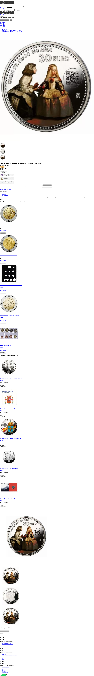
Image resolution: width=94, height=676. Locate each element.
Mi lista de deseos (5, 672)
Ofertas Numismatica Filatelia (7, 643)
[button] (47, 14)
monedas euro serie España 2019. (5, 345)
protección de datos (7, 635)
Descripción (4, 194)
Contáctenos (4, 658)
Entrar (1, 230)
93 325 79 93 (17, 10)
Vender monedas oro (5, 646)
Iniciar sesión (2, 192)
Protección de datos (5, 654)
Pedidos (3, 668)
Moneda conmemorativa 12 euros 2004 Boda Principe (9, 468)
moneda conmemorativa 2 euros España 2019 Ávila (8, 255)
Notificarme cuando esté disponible (47, 187)
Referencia (2, 199)
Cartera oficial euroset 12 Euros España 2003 (7, 408)
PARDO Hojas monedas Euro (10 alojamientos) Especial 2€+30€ (11, 285)
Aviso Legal (4, 657)
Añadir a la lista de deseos (5, 189)
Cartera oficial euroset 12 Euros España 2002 (7, 498)
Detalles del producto (5, 195)
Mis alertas (4, 671)
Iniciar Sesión (5, 8)
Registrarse (6, 192)
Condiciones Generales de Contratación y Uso (9, 655)
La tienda (3, 659)
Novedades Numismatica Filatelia (7, 644)
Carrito (1, 8)
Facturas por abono (5, 669)
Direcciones (4, 670)
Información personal (5, 667)
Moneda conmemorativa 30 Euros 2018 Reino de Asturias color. (10, 438)
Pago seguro (4, 656)
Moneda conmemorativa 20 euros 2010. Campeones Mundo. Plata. (11, 378)
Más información (3, 7)
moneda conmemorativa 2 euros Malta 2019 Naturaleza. (9, 315)
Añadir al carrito (3, 171)
